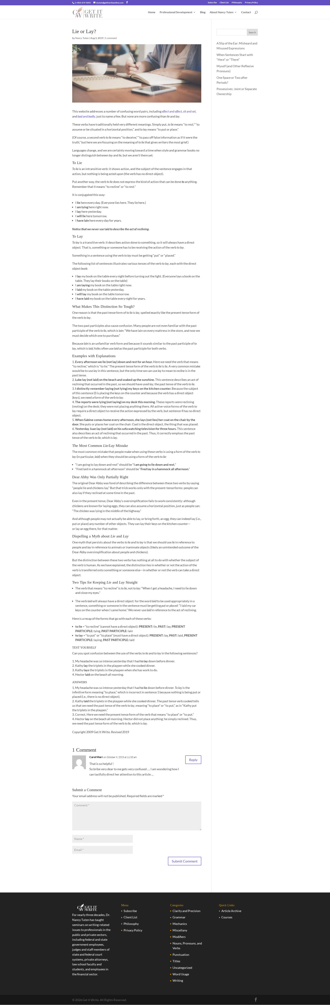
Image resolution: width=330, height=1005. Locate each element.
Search (252, 32)
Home (151, 12)
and (172, 111)
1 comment (111, 38)
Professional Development (176, 12)
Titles (176, 961)
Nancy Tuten (82, 38)
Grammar (179, 917)
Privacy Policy (251, 3)
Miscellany (180, 930)
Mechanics (180, 924)
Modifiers (179, 937)
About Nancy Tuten (221, 12)
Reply (193, 760)
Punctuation (181, 954)
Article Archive (231, 911)
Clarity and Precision (186, 911)
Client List (224, 3)
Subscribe (212, 3)
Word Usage (181, 974)
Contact (246, 12)
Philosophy (237, 3)
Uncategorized (182, 967)
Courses (226, 917)
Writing (178, 980)
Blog (202, 12)
